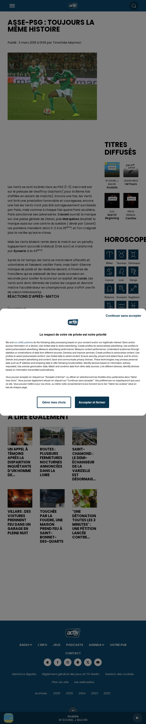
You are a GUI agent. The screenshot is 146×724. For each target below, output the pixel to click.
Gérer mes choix (54, 402)
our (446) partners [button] (23, 342)
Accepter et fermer (92, 402)
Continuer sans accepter (123, 315)
